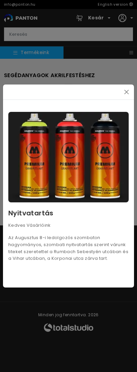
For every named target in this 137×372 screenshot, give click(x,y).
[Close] (126, 92)
